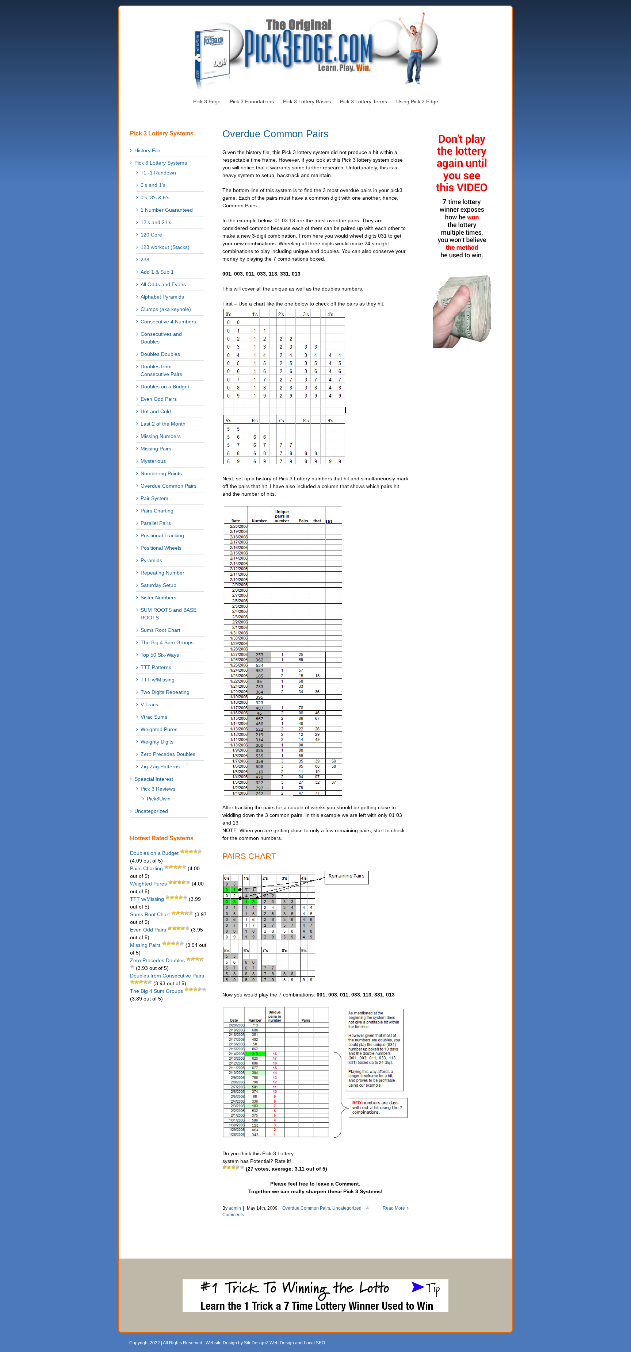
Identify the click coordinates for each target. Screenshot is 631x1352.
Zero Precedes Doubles (168, 754)
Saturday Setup (158, 585)
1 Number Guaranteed (167, 210)
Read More (394, 1208)
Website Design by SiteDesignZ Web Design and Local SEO (265, 1342)
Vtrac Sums (154, 717)
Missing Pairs (156, 449)
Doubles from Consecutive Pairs (161, 370)
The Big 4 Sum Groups (167, 642)
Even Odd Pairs (159, 399)
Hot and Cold (156, 411)
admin (235, 1208)
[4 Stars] (238, 1167)
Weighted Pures (159, 729)
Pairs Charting (157, 511)
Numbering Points (161, 473)
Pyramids (151, 560)
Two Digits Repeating (165, 692)
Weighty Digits (157, 742)
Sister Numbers (158, 597)
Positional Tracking (162, 535)
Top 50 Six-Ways (160, 655)
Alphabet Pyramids (162, 297)
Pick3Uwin (159, 799)
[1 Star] (224, 1167)
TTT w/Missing (158, 680)
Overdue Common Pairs (275, 133)
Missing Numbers (161, 436)
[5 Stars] (242, 1167)
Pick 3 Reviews (158, 789)
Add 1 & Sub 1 (157, 272)
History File (147, 150)
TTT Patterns (156, 667)
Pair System (154, 498)
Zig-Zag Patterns (160, 766)
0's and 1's (153, 185)
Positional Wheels (161, 548)
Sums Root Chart (160, 630)
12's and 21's (156, 222)
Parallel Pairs (156, 523)
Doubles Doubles (160, 354)
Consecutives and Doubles (161, 338)
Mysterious (153, 461)
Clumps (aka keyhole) (166, 309)
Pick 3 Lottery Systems (160, 163)
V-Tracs (149, 704)
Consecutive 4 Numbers (168, 321)
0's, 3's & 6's (155, 197)
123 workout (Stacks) (165, 247)
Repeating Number (162, 573)
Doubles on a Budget (165, 386)
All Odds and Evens (163, 284)
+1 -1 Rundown (158, 173)
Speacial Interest (153, 779)
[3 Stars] (233, 1167)
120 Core (151, 235)
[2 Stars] (229, 1167)
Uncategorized (347, 1208)
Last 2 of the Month (163, 424)
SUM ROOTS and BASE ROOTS (168, 614)
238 (145, 259)
